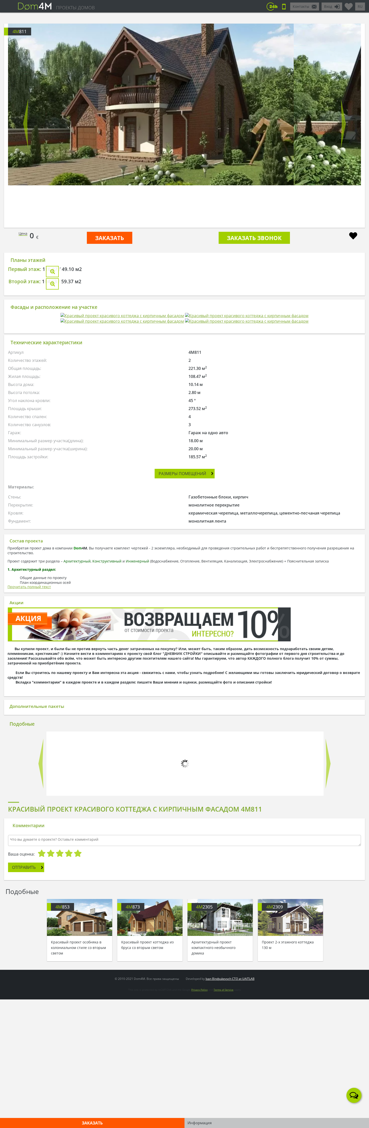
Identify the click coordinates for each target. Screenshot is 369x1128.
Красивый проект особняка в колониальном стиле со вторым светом (78, 985)
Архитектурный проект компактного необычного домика (213, 985)
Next (343, 124)
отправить (24, 1071)
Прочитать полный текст (29, 791)
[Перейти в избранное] (349, 5)
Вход (328, 6)
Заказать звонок (254, 238)
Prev (25, 124)
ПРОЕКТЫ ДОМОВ (75, 8)
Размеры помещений (182, 678)
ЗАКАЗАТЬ (109, 238)
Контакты (301, 6)
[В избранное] (353, 236)
